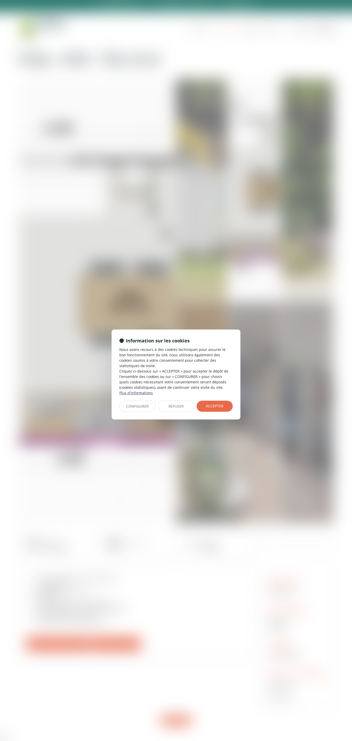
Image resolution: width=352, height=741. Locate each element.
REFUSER (176, 406)
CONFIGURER (137, 406)
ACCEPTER (214, 406)
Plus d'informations (136, 392)
